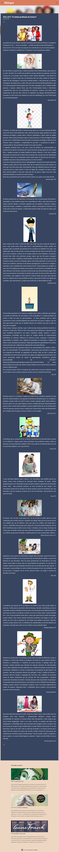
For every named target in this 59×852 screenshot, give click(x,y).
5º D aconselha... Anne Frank (18, 833)
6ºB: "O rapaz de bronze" (17, 781)
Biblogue (9, 2)
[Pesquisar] (16, 3)
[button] (4, 22)
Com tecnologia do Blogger (30, 850)
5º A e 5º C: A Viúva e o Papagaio (19, 807)
